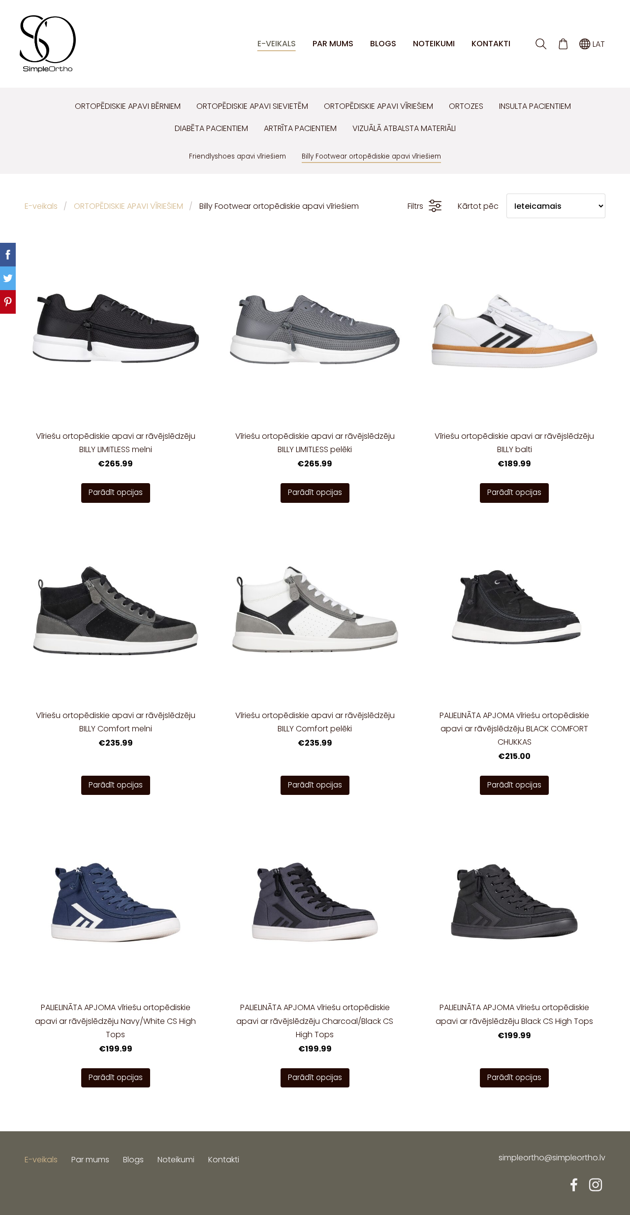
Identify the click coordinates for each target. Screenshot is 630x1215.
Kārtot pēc (478, 206)
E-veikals (41, 206)
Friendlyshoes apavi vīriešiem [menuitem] (237, 156)
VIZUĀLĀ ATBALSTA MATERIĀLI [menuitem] (404, 128)
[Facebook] (574, 1184)
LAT (598, 44)
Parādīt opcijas (116, 492)
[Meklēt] (541, 44)
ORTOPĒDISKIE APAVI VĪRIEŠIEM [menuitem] (378, 106)
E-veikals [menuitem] (276, 43)
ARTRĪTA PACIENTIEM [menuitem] (300, 128)
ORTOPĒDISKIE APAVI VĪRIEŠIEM (128, 206)
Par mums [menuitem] (333, 43)
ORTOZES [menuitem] (466, 106)
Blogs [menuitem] (383, 43)
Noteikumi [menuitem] (434, 43)
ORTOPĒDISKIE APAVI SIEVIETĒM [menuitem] (252, 106)
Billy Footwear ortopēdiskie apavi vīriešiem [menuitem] (371, 156)
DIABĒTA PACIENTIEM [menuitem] (211, 128)
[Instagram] (595, 1184)
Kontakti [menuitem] (491, 43)
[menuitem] (59, 104)
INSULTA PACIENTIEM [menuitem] (535, 106)
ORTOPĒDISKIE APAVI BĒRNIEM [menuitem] (128, 106)
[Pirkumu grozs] (563, 44)
